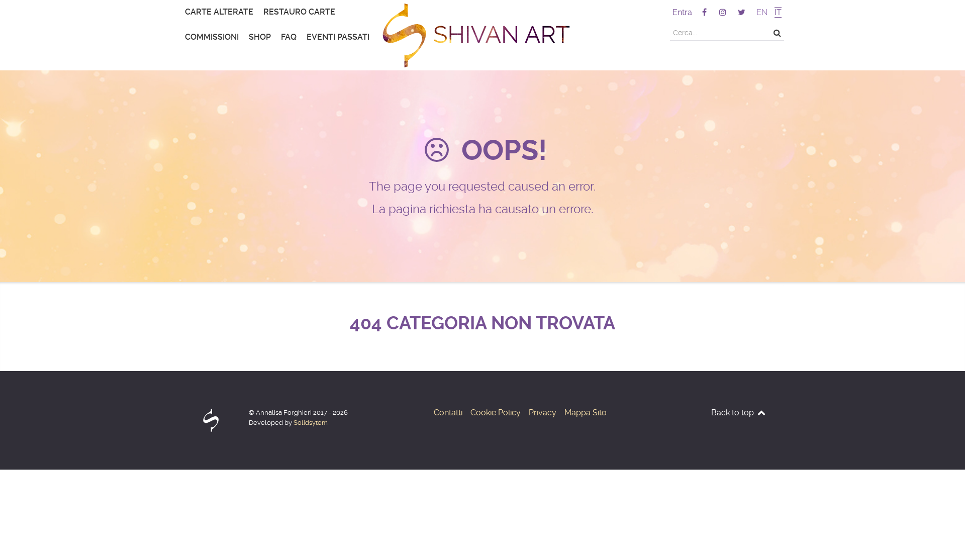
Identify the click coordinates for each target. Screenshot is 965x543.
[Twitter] (741, 12)
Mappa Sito (585, 412)
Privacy (542, 412)
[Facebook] (705, 12)
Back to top (733, 412)
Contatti (448, 412)
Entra (682, 12)
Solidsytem (311, 422)
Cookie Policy (495, 412)
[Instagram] (724, 12)
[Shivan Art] (482, 35)
